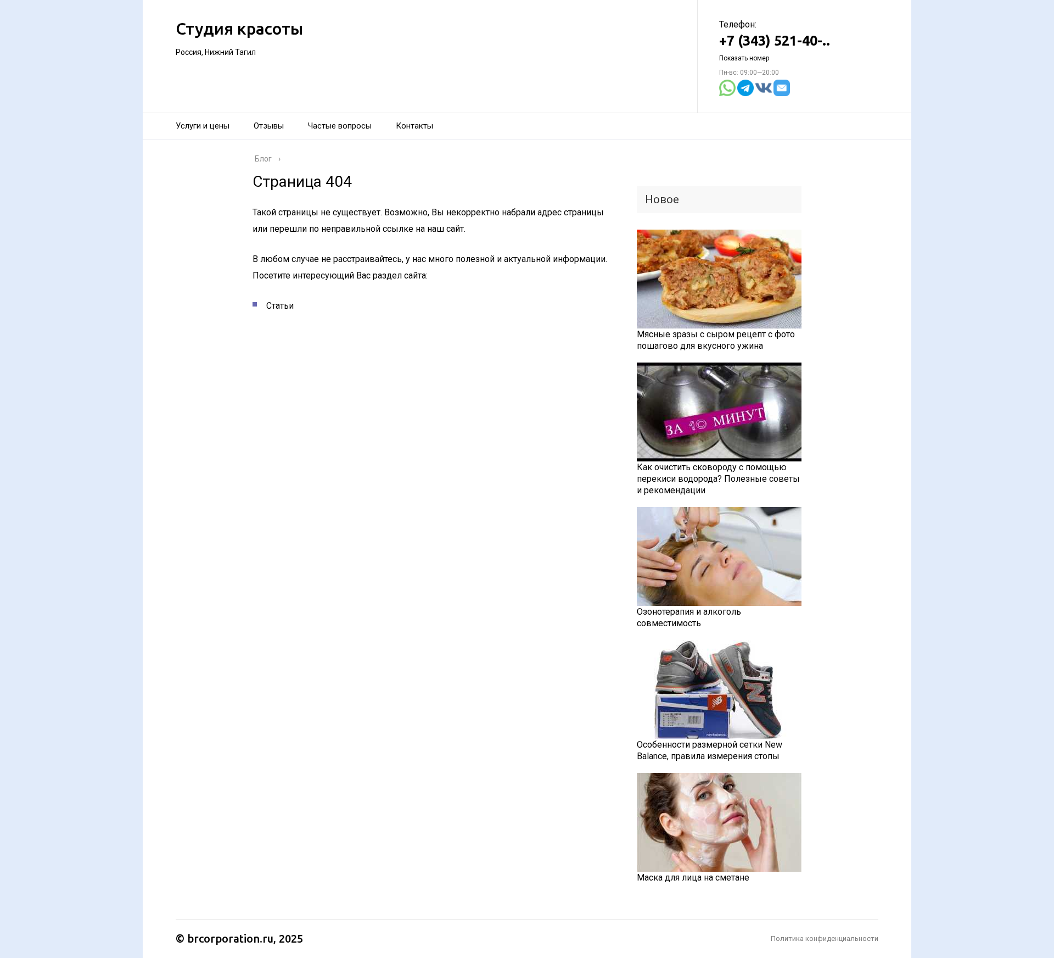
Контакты (414, 126)
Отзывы (269, 126)
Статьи (280, 305)
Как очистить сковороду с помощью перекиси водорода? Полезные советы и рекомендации (718, 478)
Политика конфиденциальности (824, 938)
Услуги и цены (202, 126)
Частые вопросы (340, 126)
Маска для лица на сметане (693, 877)
